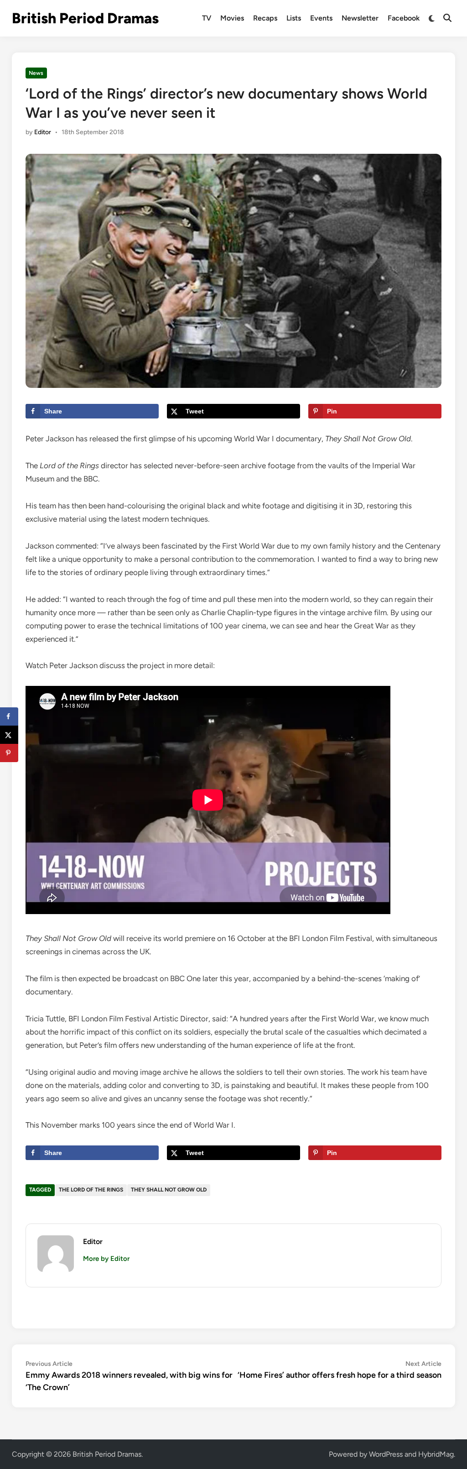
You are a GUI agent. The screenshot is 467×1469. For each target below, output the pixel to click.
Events (321, 18)
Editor (42, 132)
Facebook (404, 18)
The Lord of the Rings (91, 1190)
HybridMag (436, 1454)
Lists (293, 18)
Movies (232, 18)
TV (206, 18)
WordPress (386, 1454)
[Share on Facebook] (9, 716)
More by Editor (106, 1259)
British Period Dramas (85, 18)
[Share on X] (9, 735)
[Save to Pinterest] (9, 753)
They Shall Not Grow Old (169, 1190)
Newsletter (360, 18)
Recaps (265, 18)
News (36, 73)
